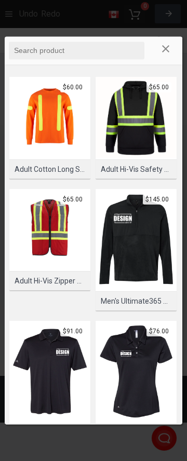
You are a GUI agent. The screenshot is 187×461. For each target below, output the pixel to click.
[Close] (165, 50)
